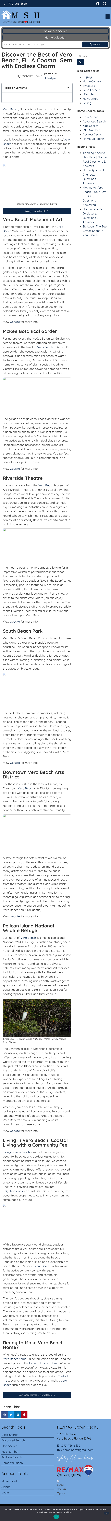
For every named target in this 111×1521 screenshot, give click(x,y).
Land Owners (91, 90)
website (15, 322)
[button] (108, 16)
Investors (89, 85)
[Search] (80, 62)
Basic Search (91, 117)
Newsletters (90, 98)
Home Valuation (55, 37)
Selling (87, 103)
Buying (87, 77)
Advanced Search (55, 31)
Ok (56, 1517)
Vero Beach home (14, 1359)
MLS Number (91, 130)
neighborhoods (13, 1191)
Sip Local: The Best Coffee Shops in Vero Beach (95, 231)
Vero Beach (10, 109)
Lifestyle (50, 78)
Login (5, 1492)
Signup (5, 1487)
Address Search (93, 134)
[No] (106, 1513)
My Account (9, 1481)
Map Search (90, 126)
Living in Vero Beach (16, 1152)
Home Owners (92, 81)
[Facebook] (97, 3)
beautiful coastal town (44, 1363)
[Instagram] (104, 3)
